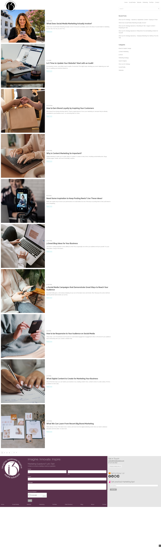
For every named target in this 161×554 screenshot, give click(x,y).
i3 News (121, 54)
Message (30, 482)
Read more (49, 31)
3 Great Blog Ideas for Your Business (62, 243)
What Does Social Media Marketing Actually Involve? (69, 24)
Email (29, 476)
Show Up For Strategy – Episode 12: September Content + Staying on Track (138, 19)
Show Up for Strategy (124, 64)
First (29, 474)
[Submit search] (158, 8)
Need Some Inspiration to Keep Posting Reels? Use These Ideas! (74, 198)
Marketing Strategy (124, 57)
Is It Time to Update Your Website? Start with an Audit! (69, 63)
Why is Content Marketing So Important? (64, 153)
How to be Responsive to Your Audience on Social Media (70, 333)
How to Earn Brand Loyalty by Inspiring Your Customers (70, 108)
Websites (121, 70)
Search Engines (123, 61)
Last (68, 474)
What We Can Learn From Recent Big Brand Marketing (70, 424)
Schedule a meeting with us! (115, 466)
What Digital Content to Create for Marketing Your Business (72, 379)
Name (29, 469)
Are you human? (32, 491)
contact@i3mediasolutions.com (116, 460)
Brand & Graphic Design (125, 48)
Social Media (122, 67)
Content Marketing (123, 51)
